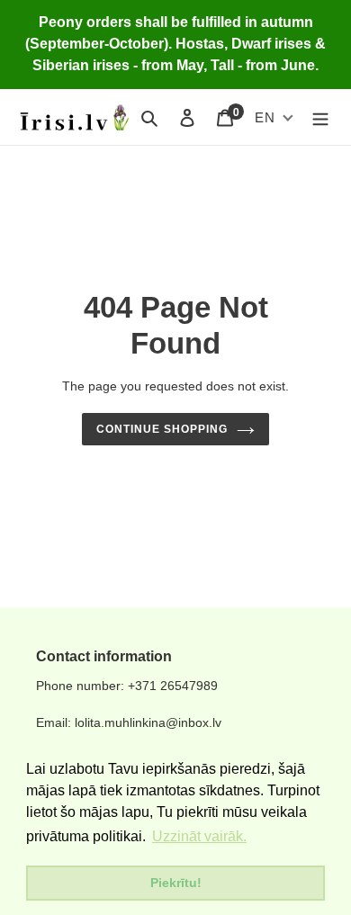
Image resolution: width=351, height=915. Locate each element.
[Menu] (320, 117)
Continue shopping (162, 429)
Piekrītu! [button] (176, 882)
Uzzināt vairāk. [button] (199, 836)
